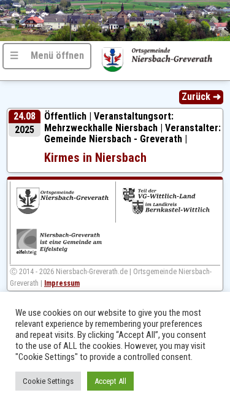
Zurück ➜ (201, 96)
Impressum (62, 283)
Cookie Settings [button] (48, 381)
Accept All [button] (110, 381)
